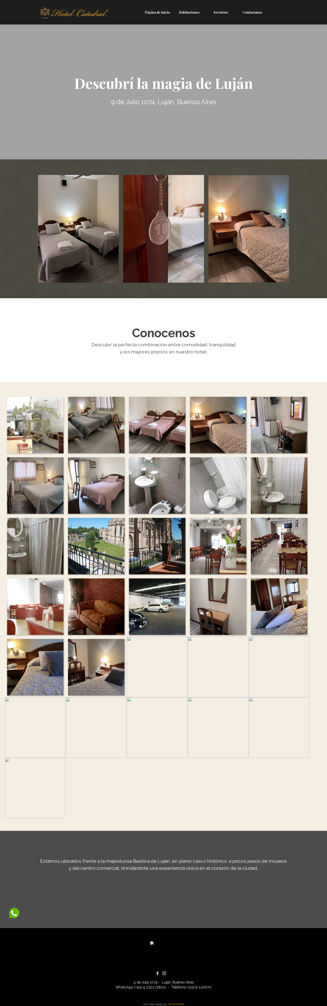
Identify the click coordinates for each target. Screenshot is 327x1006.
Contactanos (252, 12)
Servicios (221, 12)
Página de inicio (157, 12)
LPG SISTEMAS (176, 1004)
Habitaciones (189, 12)
